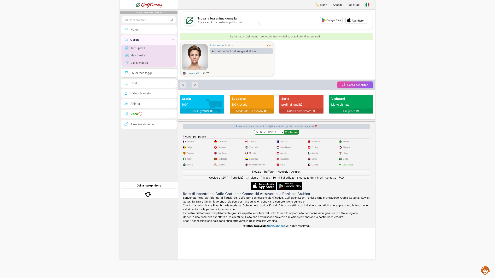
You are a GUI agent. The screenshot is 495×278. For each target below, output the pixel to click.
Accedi (337, 4)
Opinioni (296, 171)
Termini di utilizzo (283, 177)
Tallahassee (217, 45)
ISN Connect (276, 225)
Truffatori (269, 171)
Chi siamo (252, 177)
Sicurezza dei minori (310, 177)
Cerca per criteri (358, 84)
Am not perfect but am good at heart (235, 51)
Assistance (485, 270)
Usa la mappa (139, 62)
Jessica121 (194, 73)
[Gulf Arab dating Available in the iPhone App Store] (264, 183)
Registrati (353, 4)
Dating (151, 5)
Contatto (330, 177)
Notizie (256, 171)
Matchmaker (138, 55)
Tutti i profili (138, 48)
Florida (228, 45)
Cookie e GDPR (218, 177)
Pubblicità (237, 177)
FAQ (341, 177)
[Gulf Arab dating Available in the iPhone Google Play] (289, 183)
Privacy (265, 177)
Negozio (283, 171)
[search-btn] (171, 19)
